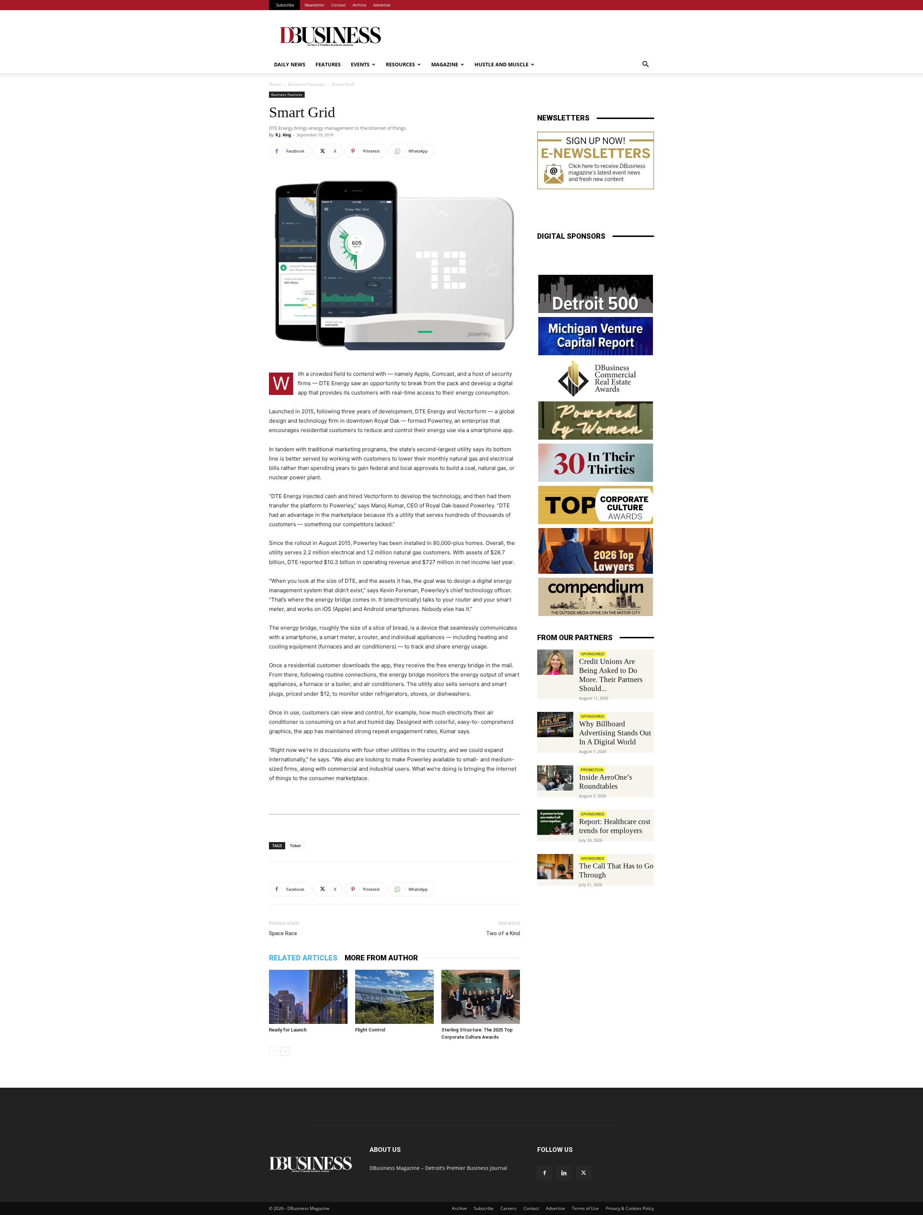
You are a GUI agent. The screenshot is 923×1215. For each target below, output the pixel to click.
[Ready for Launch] (308, 997)
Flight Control (370, 1030)
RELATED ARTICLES (303, 958)
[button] (645, 65)
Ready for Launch (287, 1030)
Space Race (283, 933)
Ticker (295, 845)
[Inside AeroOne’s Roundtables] (555, 778)
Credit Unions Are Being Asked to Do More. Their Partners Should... (610, 675)
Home (275, 84)
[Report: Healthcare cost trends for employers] (555, 822)
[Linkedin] (564, 1173)
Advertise (381, 5)
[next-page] (285, 1051)
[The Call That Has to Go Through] (555, 866)
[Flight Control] (394, 997)
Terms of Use (585, 1208)
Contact (338, 5)
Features (328, 64)
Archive (359, 5)
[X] (583, 1173)
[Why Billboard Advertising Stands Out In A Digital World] (555, 724)
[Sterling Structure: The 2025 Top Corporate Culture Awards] (480, 997)
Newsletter (314, 5)
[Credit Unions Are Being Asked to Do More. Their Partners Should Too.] (555, 662)
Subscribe (285, 5)
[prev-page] (273, 1051)
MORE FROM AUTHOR (381, 958)
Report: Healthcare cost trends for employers (614, 826)
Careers (508, 1208)
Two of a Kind (503, 933)
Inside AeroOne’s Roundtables (605, 782)
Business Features (306, 84)
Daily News (289, 64)
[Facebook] (544, 1173)
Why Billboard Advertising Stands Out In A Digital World (615, 732)
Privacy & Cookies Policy (630, 1208)
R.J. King (283, 134)
